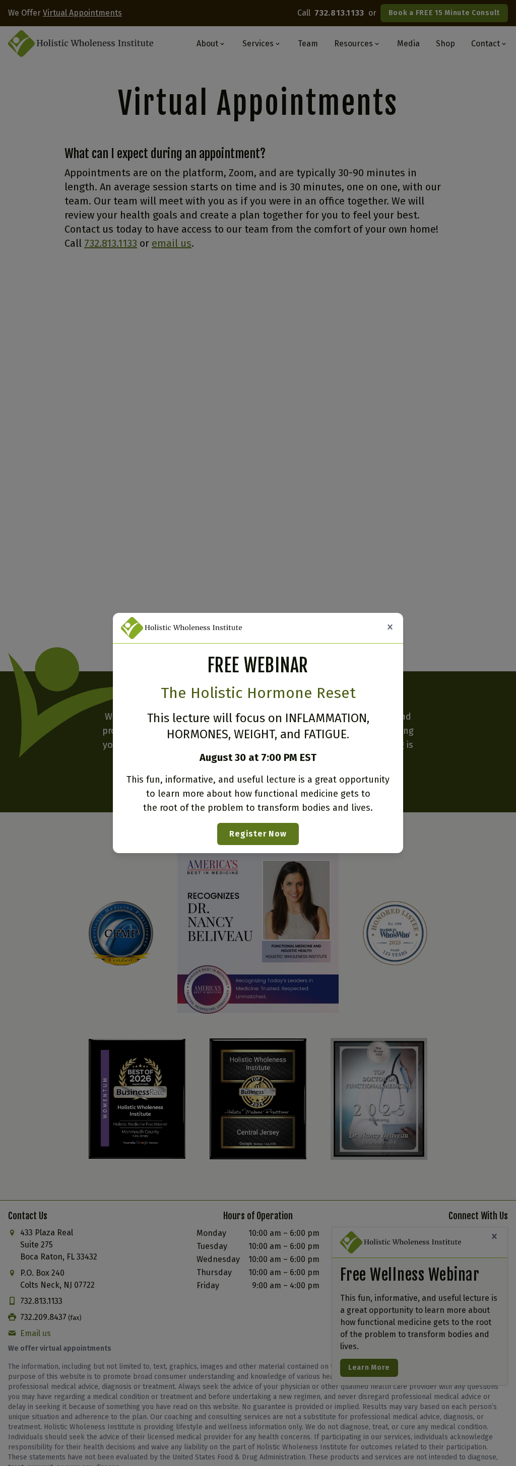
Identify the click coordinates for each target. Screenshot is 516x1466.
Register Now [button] (258, 834)
